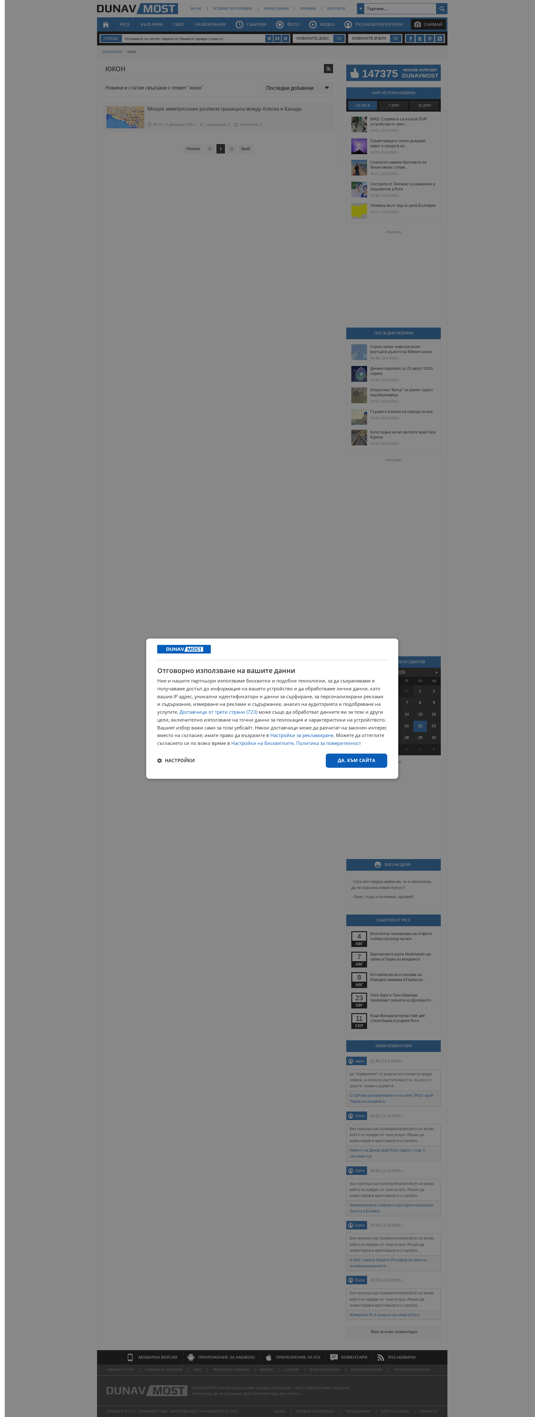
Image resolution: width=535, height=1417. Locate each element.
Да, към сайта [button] (356, 760)
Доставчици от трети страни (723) (218, 712)
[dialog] (272, 708)
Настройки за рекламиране (301, 735)
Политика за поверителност (328, 743)
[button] (176, 760)
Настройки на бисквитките (262, 743)
